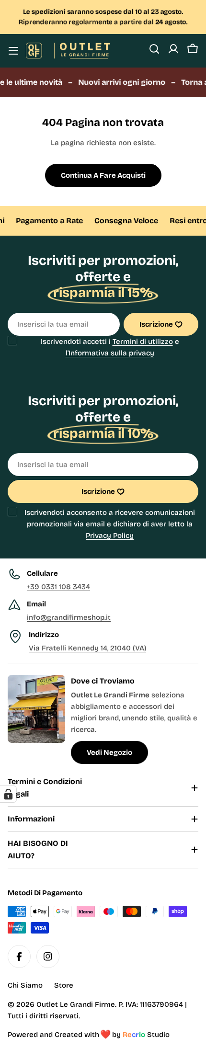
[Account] (173, 49)
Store (63, 985)
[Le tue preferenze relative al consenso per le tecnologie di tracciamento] (8, 794)
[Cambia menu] (13, 51)
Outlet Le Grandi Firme (75, 1004)
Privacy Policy (110, 535)
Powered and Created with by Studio (89, 1034)
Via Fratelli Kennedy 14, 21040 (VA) (87, 648)
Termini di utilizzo (143, 341)
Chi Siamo (25, 985)
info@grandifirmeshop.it (69, 617)
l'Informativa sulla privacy (110, 353)
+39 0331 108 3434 (58, 586)
